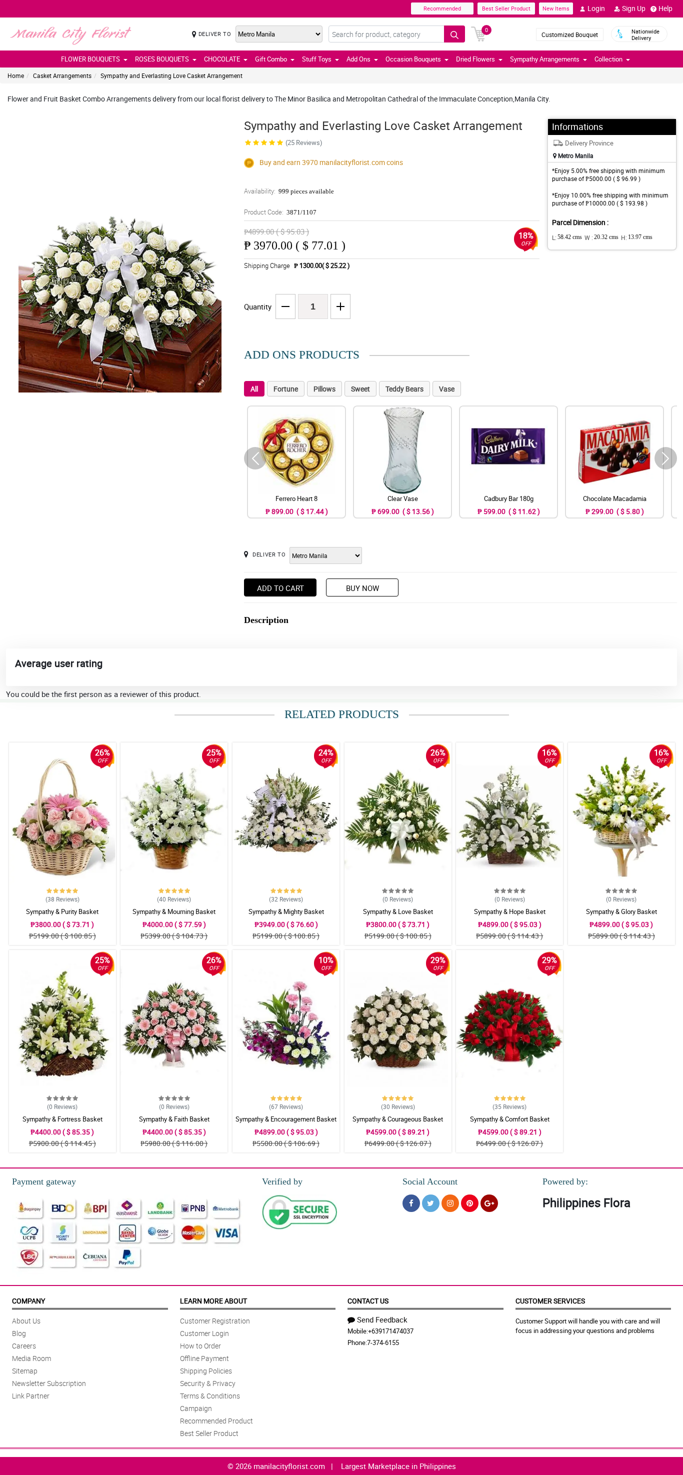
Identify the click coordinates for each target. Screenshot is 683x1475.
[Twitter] (431, 1203)
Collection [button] (608, 59)
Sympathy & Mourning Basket (174, 911)
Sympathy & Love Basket (398, 911)
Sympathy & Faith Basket (174, 1119)
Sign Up (634, 8)
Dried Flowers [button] (475, 59)
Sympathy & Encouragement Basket (286, 1119)
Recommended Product (216, 1421)
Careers (24, 1345)
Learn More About (213, 1301)
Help (665, 8)
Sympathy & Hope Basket (510, 911)
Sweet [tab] (360, 389)
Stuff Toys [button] (317, 59)
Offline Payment (204, 1358)
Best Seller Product (506, 8)
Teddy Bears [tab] (405, 389)
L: (567, 238)
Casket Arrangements (62, 76)
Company (28, 1301)
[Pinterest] (469, 1203)
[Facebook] (411, 1203)
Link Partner (31, 1395)
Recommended (442, 8)
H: (636, 238)
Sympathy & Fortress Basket (62, 1119)
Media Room (31, 1358)
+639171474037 (391, 1331)
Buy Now (362, 588)
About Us (26, 1321)
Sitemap (25, 1371)
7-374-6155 (383, 1342)
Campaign (196, 1408)
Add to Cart (280, 588)
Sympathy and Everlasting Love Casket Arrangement (171, 76)
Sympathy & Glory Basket (621, 911)
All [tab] (254, 389)
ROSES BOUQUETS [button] (162, 59)
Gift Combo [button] (271, 59)
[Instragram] (450, 1203)
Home (16, 76)
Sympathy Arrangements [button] (545, 59)
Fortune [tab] (286, 389)
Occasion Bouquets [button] (413, 59)
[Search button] (454, 34)
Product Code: (280, 212)
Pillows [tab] (325, 389)
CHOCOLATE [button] (222, 59)
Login (596, 8)
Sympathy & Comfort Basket (510, 1119)
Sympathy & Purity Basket (62, 911)
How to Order (200, 1345)
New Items (556, 8)
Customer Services (550, 1301)
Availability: (289, 191)
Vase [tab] (446, 389)
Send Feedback (382, 1319)
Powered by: (565, 1181)
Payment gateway (44, 1181)
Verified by (282, 1181)
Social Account (430, 1181)
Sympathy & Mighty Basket (286, 911)
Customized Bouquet (570, 34)
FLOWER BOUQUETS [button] (90, 59)
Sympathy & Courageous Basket (397, 1119)
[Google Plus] (489, 1203)
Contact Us (368, 1301)
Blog (19, 1333)
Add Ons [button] (358, 59)
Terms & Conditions (210, 1395)
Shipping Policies (206, 1371)
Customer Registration (215, 1321)
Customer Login (204, 1333)
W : (601, 238)
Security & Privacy (208, 1383)
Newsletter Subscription (49, 1383)
